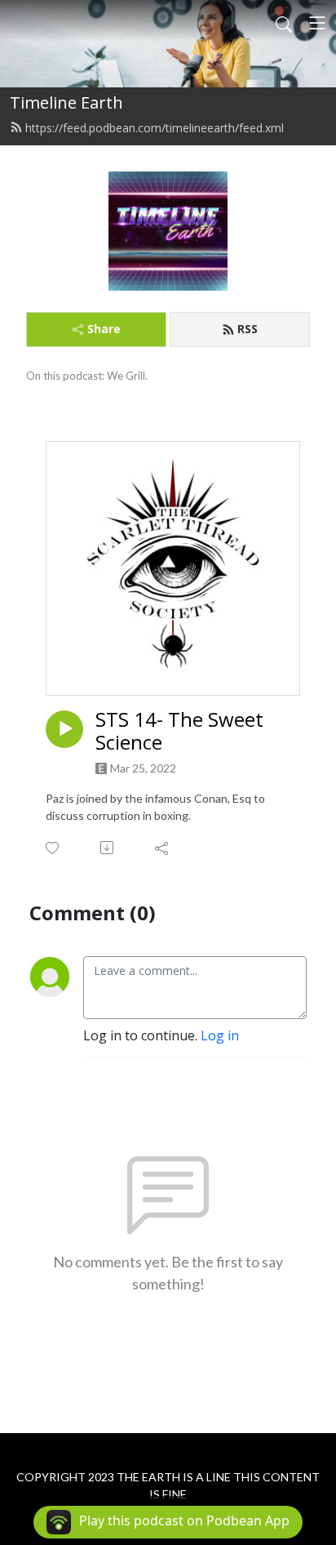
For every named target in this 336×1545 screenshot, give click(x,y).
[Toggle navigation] (317, 22)
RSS (247, 328)
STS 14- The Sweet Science (179, 731)
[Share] (162, 848)
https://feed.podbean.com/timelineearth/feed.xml (154, 128)
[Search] (283, 23)
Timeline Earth (66, 102)
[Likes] (53, 848)
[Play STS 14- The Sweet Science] (64, 729)
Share (104, 328)
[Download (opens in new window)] (108, 847)
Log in (220, 1035)
